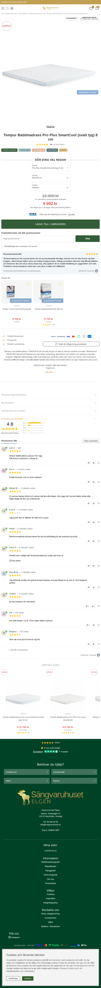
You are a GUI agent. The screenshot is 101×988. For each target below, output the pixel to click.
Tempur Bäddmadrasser (37, 13)
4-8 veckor (32, 246)
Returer (56, 781)
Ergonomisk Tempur (20, 301)
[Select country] (11, 8)
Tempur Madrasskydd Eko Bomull (49, 309)
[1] (50, 70)
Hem (3, 13)
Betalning (63, 150)
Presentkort (50, 883)
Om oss (50, 879)
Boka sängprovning (50, 913)
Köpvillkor (50, 898)
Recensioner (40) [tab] (9, 441)
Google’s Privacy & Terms (63, 968)
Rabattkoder (50, 866)
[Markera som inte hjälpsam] (94, 463)
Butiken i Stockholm (50, 926)
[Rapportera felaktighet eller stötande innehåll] (99, 463)
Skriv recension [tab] (91, 441)
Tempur (17, 305)
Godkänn (27, 978)
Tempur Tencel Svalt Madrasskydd (16, 309)
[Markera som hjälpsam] (89, 463)
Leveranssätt (58, 772)
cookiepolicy (29, 971)
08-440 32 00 (52, 822)
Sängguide (50, 870)
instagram (15, 937)
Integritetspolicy (50, 903)
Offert (8, 781)
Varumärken (23, 13)
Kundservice (11, 772)
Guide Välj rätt (52, 150)
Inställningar (13, 978)
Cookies (50, 894)
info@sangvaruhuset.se (50, 824)
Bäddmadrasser (11, 13)
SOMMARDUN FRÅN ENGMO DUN (14, 2)
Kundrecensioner (38, 150)
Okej (87, 238)
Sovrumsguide (50, 875)
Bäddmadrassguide (50, 862)
